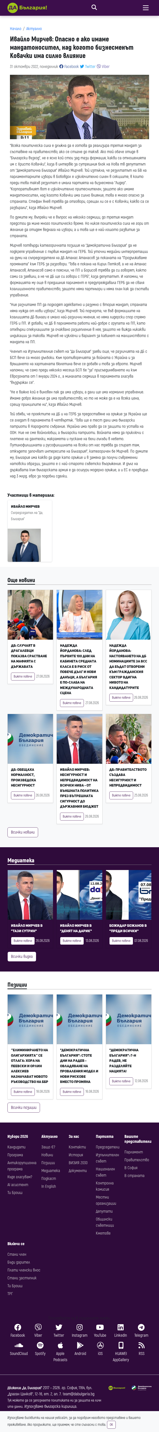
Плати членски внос (23, 1270)
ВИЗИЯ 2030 (78, 1162)
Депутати (104, 1211)
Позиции (17, 985)
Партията (104, 1136)
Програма (15, 1155)
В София (130, 1167)
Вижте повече (23, 676)
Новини (47, 1155)
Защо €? (48, 1147)
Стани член (16, 1254)
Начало (15, 28)
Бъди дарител (18, 1262)
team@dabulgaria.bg (78, 1394)
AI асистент (17, 1184)
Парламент (133, 1152)
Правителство (136, 1160)
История (76, 1155)
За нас (74, 1136)
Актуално (34, 28)
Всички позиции (23, 1107)
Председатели (107, 1147)
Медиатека (20, 860)
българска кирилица (60, 1406)
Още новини (21, 580)
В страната (134, 1175)
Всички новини (23, 832)
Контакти (77, 1147)
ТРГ (10, 1293)
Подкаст (48, 1178)
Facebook (71, 66)
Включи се (15, 1243)
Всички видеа (22, 956)
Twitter (90, 66)
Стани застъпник (22, 1278)
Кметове (103, 1233)
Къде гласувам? (19, 1176)
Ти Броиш (14, 1192)
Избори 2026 (17, 1136)
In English (48, 1186)
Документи (78, 1170)
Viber (105, 66)
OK (111, 1425)
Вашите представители (138, 1139)
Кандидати (16, 1147)
